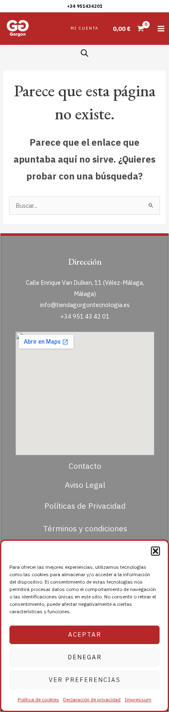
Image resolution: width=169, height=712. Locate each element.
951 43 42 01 (91, 316)
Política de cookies (38, 699)
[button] (155, 551)
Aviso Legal (85, 484)
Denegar (85, 657)
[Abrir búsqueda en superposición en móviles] (84, 53)
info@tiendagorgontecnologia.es (85, 305)
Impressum (138, 699)
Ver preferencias (85, 680)
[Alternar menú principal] (161, 29)
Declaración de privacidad (92, 699)
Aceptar (84, 634)
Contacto (85, 466)
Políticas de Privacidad (85, 505)
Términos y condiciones (85, 528)
